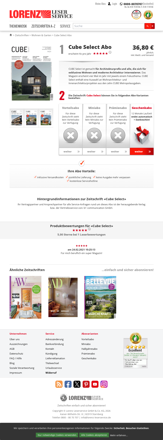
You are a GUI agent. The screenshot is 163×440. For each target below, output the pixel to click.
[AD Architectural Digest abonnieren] (63, 299)
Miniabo (86, 344)
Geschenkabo (89, 358)
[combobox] (109, 26)
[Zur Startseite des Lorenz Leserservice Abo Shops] (41, 14)
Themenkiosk (18, 26)
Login (114, 4)
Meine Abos (100, 4)
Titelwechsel (52, 363)
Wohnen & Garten (41, 35)
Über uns (15, 339)
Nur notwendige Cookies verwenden (57, 434)
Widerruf (51, 372)
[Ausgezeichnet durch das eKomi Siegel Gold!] (148, 15)
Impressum (16, 372)
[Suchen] (150, 26)
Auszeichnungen (19, 344)
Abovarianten (90, 333)
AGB (12, 348)
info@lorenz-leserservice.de (96, 417)
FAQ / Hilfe (16, 358)
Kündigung (51, 353)
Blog (12, 363)
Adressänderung (55, 339)
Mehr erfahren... (119, 435)
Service (65, 26)
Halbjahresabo (89, 348)
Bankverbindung (55, 344)
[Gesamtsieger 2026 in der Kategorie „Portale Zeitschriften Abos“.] (136, 15)
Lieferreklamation (55, 358)
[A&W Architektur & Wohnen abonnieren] (25, 299)
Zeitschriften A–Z (43, 26)
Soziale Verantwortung (22, 367)
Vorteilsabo (88, 339)
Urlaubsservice (54, 367)
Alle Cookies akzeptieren (94, 434)
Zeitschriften (22, 35)
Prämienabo (88, 353)
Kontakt (50, 348)
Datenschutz (16, 353)
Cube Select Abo (63, 35)
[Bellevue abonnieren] (100, 299)
